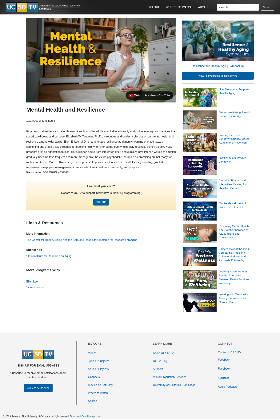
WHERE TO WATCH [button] (179, 7)
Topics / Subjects (98, 361)
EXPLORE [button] (153, 7)
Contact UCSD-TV (229, 352)
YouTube (223, 377)
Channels (94, 377)
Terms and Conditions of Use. (85, 416)
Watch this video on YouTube (149, 96)
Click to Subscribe (38, 388)
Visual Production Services (169, 377)
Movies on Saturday (100, 384)
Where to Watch (98, 392)
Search (267, 7)
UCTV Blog (160, 361)
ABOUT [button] (203, 7)
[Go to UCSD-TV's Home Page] (44, 7)
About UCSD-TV (163, 353)
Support (158, 369)
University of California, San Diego (174, 384)
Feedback (224, 359)
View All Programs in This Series (217, 75)
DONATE (101, 202)
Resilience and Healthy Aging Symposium (218, 65)
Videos (92, 353)
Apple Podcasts (228, 386)
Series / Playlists (98, 369)
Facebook (224, 368)
